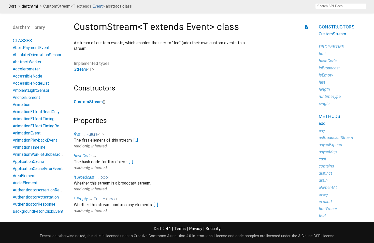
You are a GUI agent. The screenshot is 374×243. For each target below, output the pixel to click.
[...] (136, 140)
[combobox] (340, 6)
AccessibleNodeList (31, 83)
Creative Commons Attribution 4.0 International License (180, 236)
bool (104, 177)
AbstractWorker (27, 61)
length (324, 89)
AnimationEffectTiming (33, 118)
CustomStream (88, 101)
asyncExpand (330, 144)
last (322, 82)
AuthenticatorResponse (34, 204)
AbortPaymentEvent (31, 47)
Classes (22, 40)
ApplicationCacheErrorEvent (38, 168)
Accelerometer (26, 69)
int (100, 156)
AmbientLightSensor (31, 90)
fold (322, 216)
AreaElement (24, 175)
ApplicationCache (28, 161)
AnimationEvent (27, 133)
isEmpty (81, 198)
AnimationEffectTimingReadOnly (42, 126)
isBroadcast (84, 177)
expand (325, 201)
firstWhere (328, 208)
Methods (329, 116)
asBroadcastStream (336, 137)
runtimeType (330, 96)
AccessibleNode (27, 76)
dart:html (30, 6)
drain (323, 180)
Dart (12, 6)
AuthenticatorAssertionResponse (43, 190)
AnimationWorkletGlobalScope (40, 154)
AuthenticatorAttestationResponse (45, 197)
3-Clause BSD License (316, 236)
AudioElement (25, 182)
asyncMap (328, 151)
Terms (180, 228)
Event (97, 6)
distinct (325, 173)
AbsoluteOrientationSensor (37, 54)
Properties (331, 46)
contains (326, 166)
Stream (80, 69)
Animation (21, 104)
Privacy (195, 228)
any (322, 130)
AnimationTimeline (29, 147)
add (322, 123)
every (323, 194)
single (324, 103)
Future (92, 134)
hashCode (83, 156)
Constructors (336, 26)
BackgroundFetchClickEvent (38, 211)
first (77, 134)
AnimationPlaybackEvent (35, 140)
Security (213, 228)
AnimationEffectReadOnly (36, 111)
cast (322, 159)
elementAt (328, 187)
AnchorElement (26, 97)
